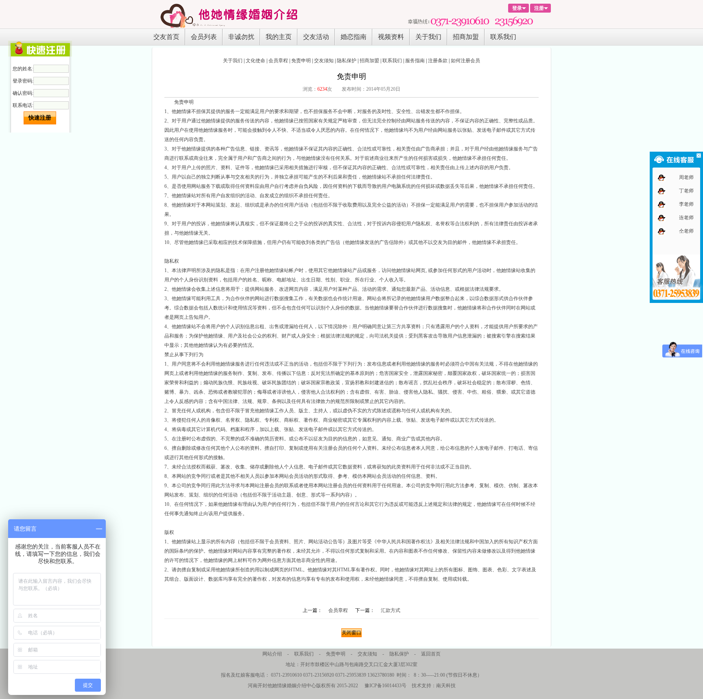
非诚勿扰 (241, 36)
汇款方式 (390, 610)
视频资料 (391, 36)
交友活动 (316, 36)
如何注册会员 (465, 60)
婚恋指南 (354, 36)
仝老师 (686, 231)
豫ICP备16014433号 (385, 685)
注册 (539, 8)
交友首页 (166, 36)
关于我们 (428, 36)
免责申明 (301, 60)
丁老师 (686, 191)
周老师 (686, 178)
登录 (517, 8)
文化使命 (255, 60)
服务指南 (415, 60)
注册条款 (438, 60)
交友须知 (324, 60)
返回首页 (431, 654)
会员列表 (204, 36)
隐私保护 (346, 60)
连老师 (686, 218)
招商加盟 (466, 36)
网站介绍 (272, 654)
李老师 (686, 204)
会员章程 (278, 60)
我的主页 (279, 36)
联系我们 (503, 36)
